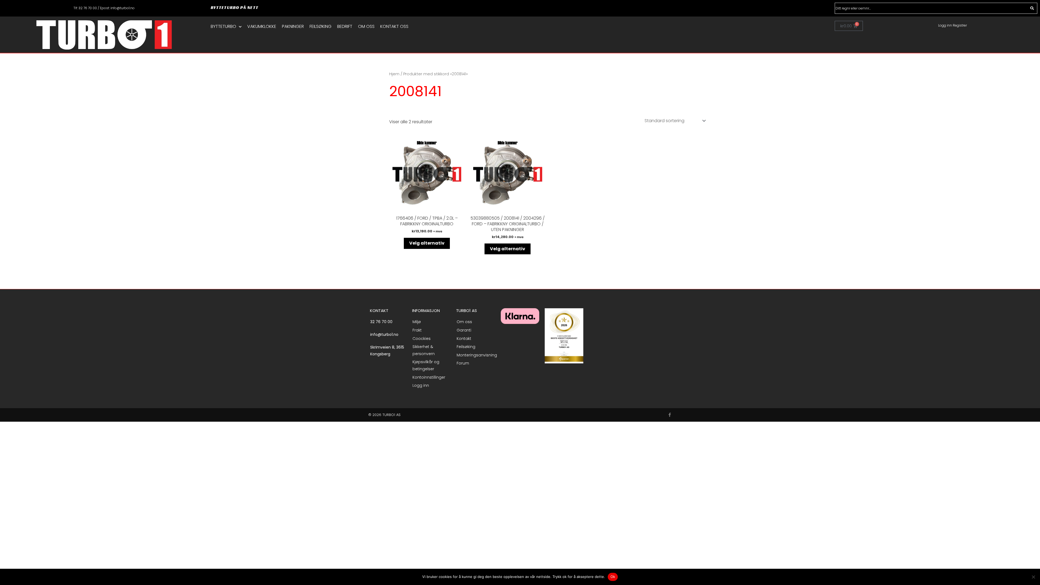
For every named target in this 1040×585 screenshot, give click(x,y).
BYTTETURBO (223, 26)
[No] (1033, 577)
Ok (612, 576)
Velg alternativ (426, 243)
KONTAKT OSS (394, 26)
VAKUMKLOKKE (261, 26)
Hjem (394, 74)
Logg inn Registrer (952, 25)
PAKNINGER (293, 26)
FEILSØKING (321, 26)
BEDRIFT (344, 26)
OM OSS (366, 26)
